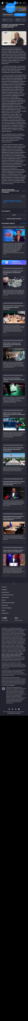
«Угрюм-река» (21, 654)
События (3, 610)
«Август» (17, 652)
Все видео (4, 600)
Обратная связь (5, 605)
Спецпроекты (4, 589)
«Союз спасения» (13, 654)
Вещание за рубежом (18, 620)
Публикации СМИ (5, 613)
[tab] (20, 14)
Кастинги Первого (5, 597)
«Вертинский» (18, 655)
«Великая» (12, 655)
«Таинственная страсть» (6, 656)
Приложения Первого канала (7, 594)
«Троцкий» (8, 655)
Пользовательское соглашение (8, 602)
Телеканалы (12, 685)
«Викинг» (3, 655)
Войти (24, 2)
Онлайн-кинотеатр (5, 592)
